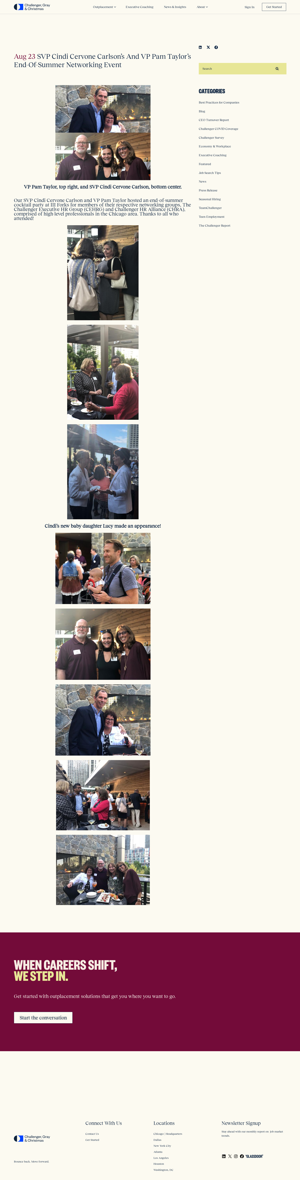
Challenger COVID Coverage (218, 129)
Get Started (274, 7)
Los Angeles (161, 1157)
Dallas (157, 1139)
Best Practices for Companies (219, 102)
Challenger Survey (211, 137)
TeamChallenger (210, 208)
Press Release (208, 190)
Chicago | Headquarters (167, 1133)
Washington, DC (163, 1169)
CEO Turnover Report (214, 120)
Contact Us (92, 1133)
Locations (164, 1123)
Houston (158, 1163)
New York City (162, 1145)
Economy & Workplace (215, 146)
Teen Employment (211, 216)
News (202, 181)
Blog (202, 111)
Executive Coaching (213, 155)
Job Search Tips (210, 173)
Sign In (250, 7)
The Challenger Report (214, 225)
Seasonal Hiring (210, 199)
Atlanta (157, 1151)
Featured (205, 164)
